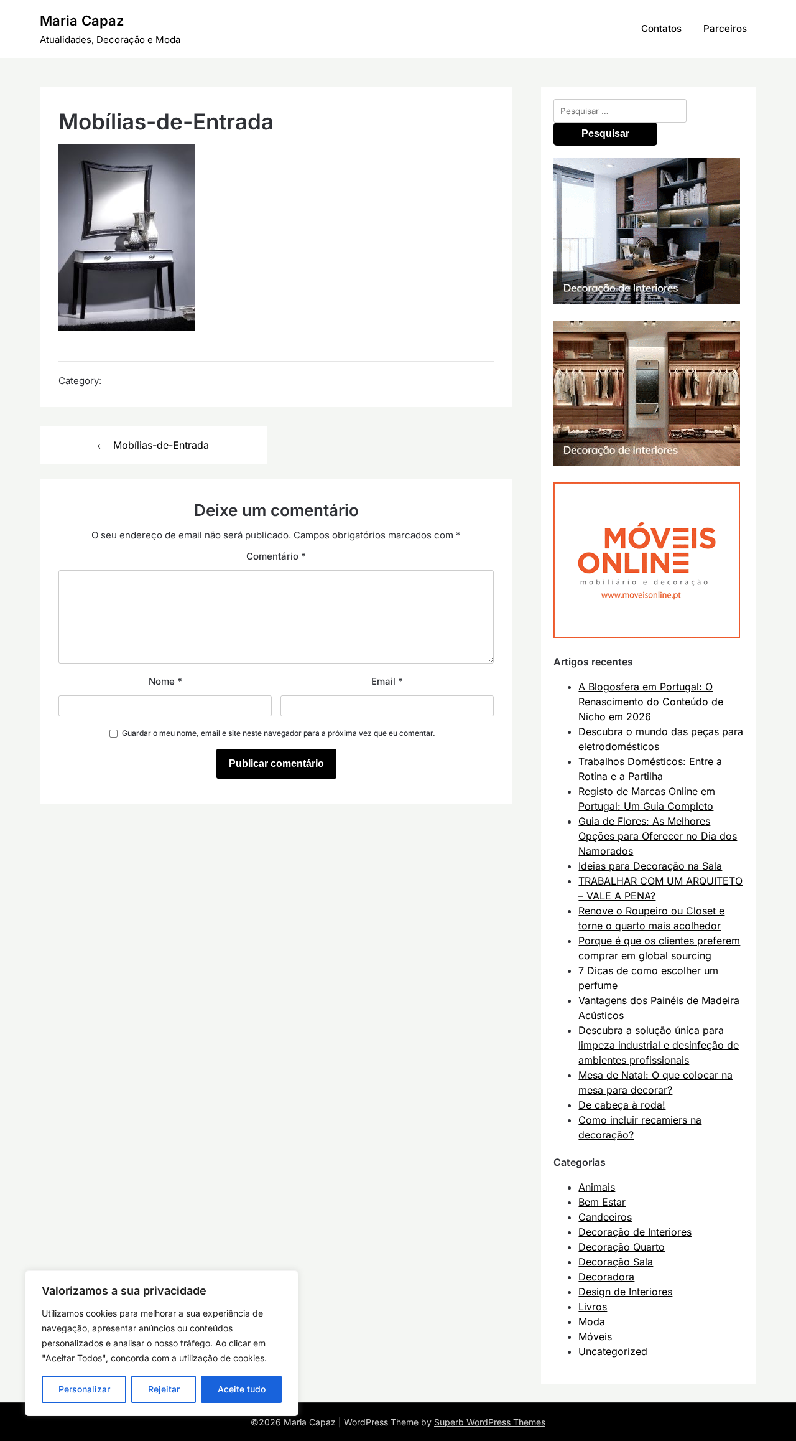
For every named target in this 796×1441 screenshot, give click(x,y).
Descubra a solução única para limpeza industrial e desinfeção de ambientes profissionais (658, 1045)
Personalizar (84, 1389)
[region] (161, 1343)
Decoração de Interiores (635, 1232)
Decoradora (606, 1276)
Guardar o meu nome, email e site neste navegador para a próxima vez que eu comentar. (278, 733)
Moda (591, 1321)
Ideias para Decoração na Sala (650, 866)
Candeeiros (605, 1217)
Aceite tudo (242, 1389)
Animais (596, 1187)
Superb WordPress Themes (489, 1422)
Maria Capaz (82, 20)
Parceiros (725, 28)
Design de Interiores (625, 1291)
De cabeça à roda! (621, 1105)
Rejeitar (164, 1389)
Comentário (276, 556)
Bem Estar (602, 1202)
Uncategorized (612, 1351)
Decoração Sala (615, 1262)
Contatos (661, 28)
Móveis (595, 1336)
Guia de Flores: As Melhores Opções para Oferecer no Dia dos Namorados (657, 836)
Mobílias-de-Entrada (161, 445)
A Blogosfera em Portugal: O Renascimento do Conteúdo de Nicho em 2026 (650, 701)
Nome (165, 681)
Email (387, 681)
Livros (592, 1306)
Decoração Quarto (621, 1247)
